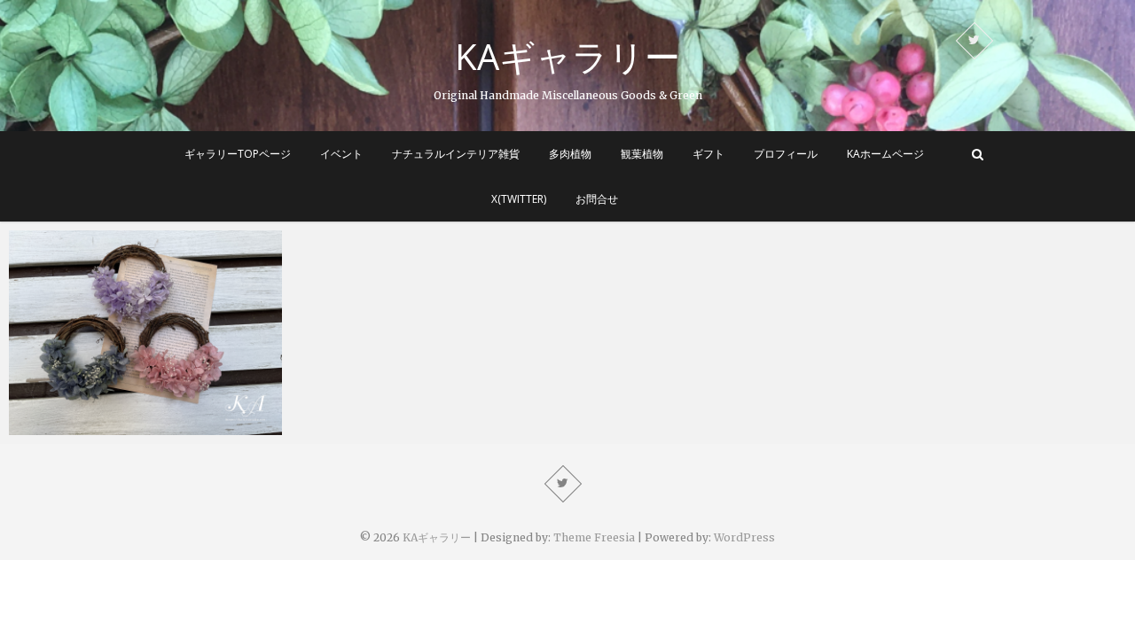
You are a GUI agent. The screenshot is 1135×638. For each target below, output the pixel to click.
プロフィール (786, 153)
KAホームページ (885, 153)
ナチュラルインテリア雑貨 (456, 153)
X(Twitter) (518, 198)
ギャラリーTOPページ (237, 153)
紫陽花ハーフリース (86, 426)
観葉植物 (642, 153)
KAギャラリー (567, 56)
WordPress (744, 537)
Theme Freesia (594, 537)
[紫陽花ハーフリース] (145, 332)
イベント (341, 153)
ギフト (708, 153)
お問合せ (596, 198)
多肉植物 (570, 153)
